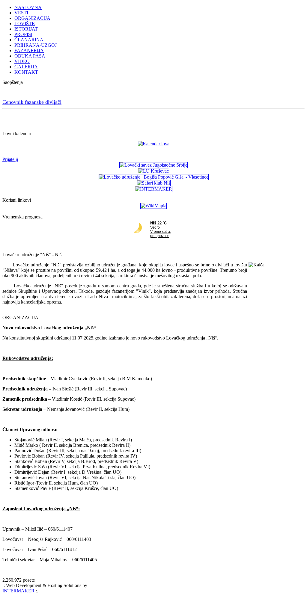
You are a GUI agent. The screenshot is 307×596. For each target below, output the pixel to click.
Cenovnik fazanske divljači (31, 101)
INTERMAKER (18, 590)
